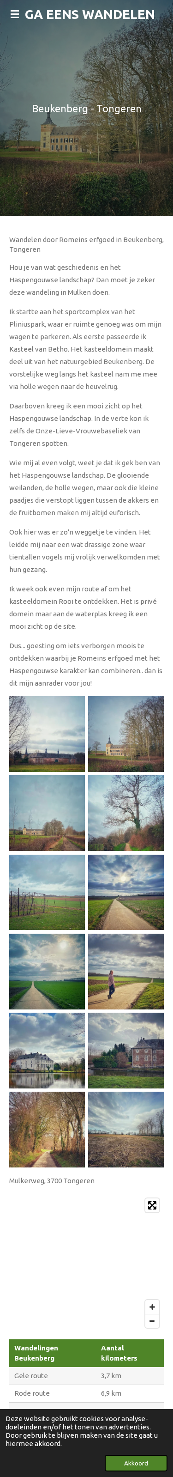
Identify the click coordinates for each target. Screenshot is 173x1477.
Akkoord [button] (136, 1463)
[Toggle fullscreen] (152, 1205)
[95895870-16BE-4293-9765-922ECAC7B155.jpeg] (126, 733)
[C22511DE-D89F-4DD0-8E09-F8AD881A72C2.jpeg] (126, 892)
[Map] (86, 1263)
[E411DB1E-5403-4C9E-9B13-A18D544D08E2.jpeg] (46, 733)
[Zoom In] (152, 1307)
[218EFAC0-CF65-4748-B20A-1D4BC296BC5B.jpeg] (46, 1129)
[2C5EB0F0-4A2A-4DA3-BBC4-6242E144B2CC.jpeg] (46, 971)
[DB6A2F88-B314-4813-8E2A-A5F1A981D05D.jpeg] (46, 892)
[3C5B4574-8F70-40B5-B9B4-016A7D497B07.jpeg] (126, 971)
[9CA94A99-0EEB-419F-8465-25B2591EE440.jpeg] (126, 1050)
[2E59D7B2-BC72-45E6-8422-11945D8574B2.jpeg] (126, 813)
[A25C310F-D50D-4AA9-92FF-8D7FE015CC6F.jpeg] (46, 1050)
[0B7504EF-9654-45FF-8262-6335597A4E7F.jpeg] (126, 1129)
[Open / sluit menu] (15, 14)
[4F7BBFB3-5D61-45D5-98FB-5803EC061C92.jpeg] (46, 813)
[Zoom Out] (152, 1321)
